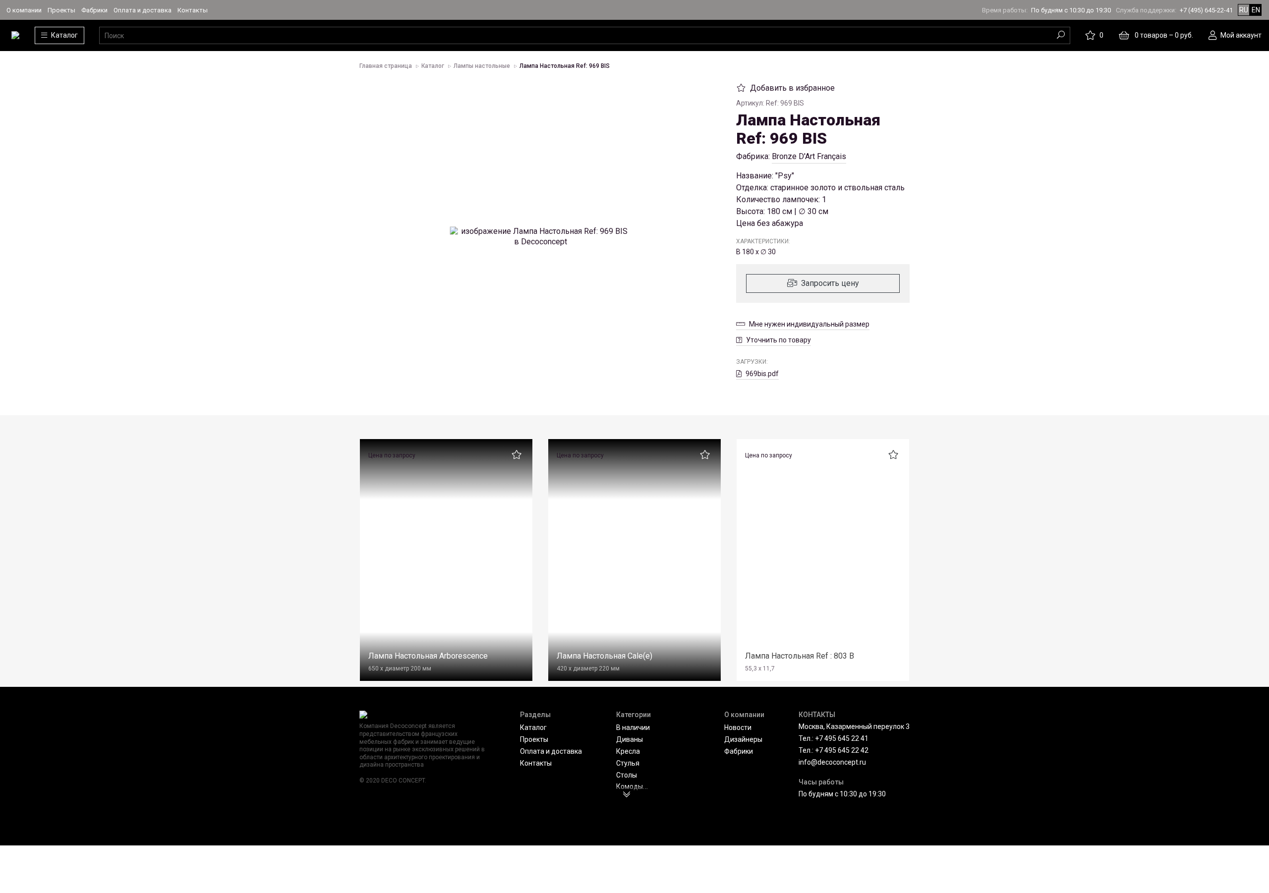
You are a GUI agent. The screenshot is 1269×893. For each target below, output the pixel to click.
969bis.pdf (762, 374)
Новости (737, 727)
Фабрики (94, 10)
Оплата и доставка (143, 10)
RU (1243, 10)
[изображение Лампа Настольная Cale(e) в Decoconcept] (634, 553)
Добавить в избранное (792, 88)
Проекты (61, 10)
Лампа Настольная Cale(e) (604, 656)
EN (1256, 10)
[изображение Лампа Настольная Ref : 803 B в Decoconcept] (823, 553)
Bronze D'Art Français (809, 156)
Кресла (628, 751)
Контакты (192, 10)
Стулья (627, 763)
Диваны (629, 739)
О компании (24, 10)
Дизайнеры (743, 739)
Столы (626, 775)
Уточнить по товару (778, 340)
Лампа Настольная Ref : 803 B (799, 656)
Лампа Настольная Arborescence (428, 656)
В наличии (633, 727)
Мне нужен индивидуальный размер (809, 324)
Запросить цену (830, 283)
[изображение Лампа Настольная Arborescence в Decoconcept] (446, 553)
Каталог (533, 727)
